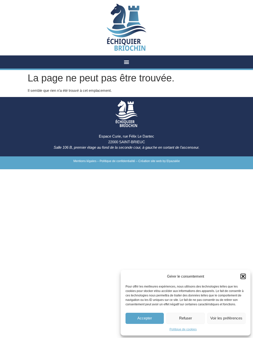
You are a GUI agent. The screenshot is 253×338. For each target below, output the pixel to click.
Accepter (144, 318)
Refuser (185, 318)
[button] (243, 276)
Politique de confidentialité (117, 161)
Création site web (150, 161)
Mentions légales (84, 161)
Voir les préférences (226, 318)
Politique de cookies (183, 329)
